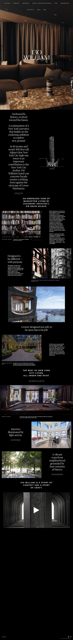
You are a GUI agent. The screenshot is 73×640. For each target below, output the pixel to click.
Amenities (16, 3)
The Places (65, 6)
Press (38, 9)
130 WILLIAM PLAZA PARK (7, 363)
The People (65, 5)
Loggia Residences (26, 5)
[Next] (38, 224)
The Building (7, 6)
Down (37, 107)
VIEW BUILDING (19, 193)
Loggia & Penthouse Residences (41, 3)
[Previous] (4, 224)
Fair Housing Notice (66, 638)
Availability (30, 9)
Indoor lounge (6, 416)
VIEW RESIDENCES (16, 439)
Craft (7, 8)
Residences (26, 3)
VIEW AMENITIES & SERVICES (36, 380)
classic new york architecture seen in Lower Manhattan (45, 281)
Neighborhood (65, 3)
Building (7, 3)
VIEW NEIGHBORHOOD (57, 474)
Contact (4, 636)
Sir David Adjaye (7, 5)
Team (44, 9)
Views (26, 6)
